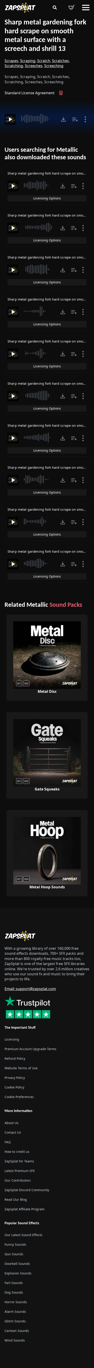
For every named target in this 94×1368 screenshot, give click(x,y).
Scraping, (28, 60)
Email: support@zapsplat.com (30, 988)
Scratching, (14, 65)
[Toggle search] (55, 7)
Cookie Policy (14, 1087)
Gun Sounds (14, 1254)
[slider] (37, 118)
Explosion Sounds (18, 1273)
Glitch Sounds (15, 1321)
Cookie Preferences (19, 1097)
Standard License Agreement (30, 92)
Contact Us (13, 1132)
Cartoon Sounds (17, 1331)
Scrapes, (12, 60)
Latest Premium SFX (20, 1171)
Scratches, (61, 60)
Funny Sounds (15, 1244)
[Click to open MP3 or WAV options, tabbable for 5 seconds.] (63, 119)
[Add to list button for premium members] (75, 119)
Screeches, (34, 65)
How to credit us (17, 1151)
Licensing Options (47, 198)
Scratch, (44, 60)
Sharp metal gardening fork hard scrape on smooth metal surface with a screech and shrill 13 (45, 36)
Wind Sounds (15, 1340)
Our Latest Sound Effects (23, 1235)
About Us (11, 1123)
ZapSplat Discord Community (27, 1190)
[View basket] (71, 7)
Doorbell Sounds (17, 1263)
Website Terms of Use (21, 1068)
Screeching (53, 65)
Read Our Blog (16, 1199)
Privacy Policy (15, 1077)
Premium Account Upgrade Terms (30, 1049)
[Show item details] (85, 119)
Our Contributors (18, 1180)
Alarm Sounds (15, 1311)
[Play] (10, 119)
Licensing (12, 1039)
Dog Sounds (14, 1292)
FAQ (8, 1142)
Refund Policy (15, 1058)
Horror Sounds (16, 1302)
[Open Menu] (85, 7)
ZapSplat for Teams (19, 1161)
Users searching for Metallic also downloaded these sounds (45, 154)
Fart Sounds (14, 1283)
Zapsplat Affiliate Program (24, 1209)
